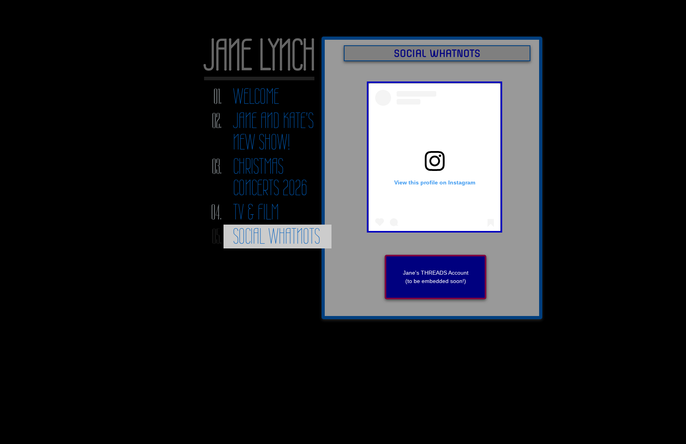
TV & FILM (256, 212)
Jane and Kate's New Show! (273, 131)
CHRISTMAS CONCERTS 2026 (270, 177)
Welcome (256, 96)
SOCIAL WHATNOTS (276, 236)
